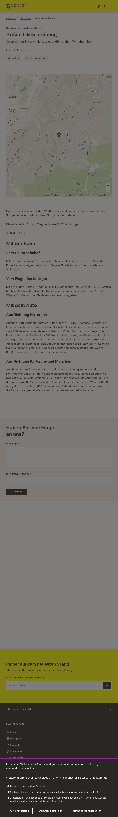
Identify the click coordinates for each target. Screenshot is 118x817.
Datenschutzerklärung (92, 777)
